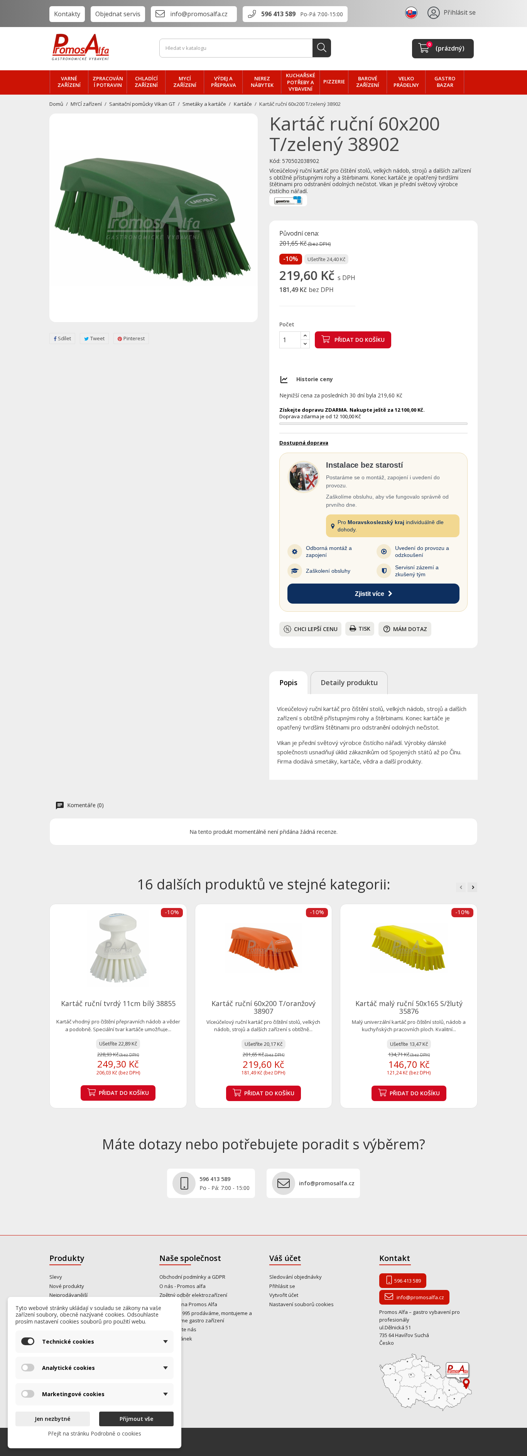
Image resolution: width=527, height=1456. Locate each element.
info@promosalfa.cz (199, 14)
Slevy (55, 1276)
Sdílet (64, 338)
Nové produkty (66, 1286)
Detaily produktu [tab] (349, 682)
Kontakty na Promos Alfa (188, 1304)
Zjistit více (369, 594)
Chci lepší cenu (316, 629)
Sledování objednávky (295, 1276)
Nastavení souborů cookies (301, 1304)
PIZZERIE (334, 81)
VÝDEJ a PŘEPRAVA (223, 82)
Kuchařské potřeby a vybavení (300, 82)
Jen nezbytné (52, 1418)
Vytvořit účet (283, 1294)
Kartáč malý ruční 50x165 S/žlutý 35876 (409, 1007)
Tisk (364, 628)
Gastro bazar (444, 82)
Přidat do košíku (359, 339)
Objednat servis (117, 14)
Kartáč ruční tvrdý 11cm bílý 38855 (118, 1003)
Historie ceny (314, 379)
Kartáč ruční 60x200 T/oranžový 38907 (263, 1007)
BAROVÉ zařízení (367, 82)
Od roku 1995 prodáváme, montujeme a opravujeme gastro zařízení (205, 1317)
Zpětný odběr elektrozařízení (193, 1294)
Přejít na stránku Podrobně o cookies (94, 1433)
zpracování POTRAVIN (108, 82)
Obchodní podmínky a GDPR (192, 1276)
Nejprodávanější (68, 1294)
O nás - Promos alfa (182, 1286)
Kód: (274, 161)
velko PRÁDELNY (406, 82)
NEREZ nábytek (262, 82)
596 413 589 (278, 14)
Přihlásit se (282, 1286)
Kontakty (67, 14)
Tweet (97, 338)
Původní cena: (299, 233)
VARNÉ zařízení (69, 82)
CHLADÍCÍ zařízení (146, 82)
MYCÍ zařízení (184, 82)
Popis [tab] (288, 682)
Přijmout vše (136, 1418)
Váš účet (285, 1258)
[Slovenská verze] (412, 12)
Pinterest (134, 338)
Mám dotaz (405, 629)
